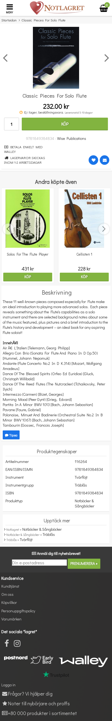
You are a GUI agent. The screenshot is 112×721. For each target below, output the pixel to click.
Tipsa (12, 435)
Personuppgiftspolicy (18, 610)
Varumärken (11, 619)
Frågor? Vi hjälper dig (30, 693)
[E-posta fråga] (104, 160)
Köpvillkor (9, 602)
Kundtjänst (10, 586)
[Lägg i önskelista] (93, 160)
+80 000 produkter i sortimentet (42, 713)
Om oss (7, 594)
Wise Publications (71, 138)
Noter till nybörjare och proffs (39, 703)
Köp (65, 124)
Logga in (8, 684)
